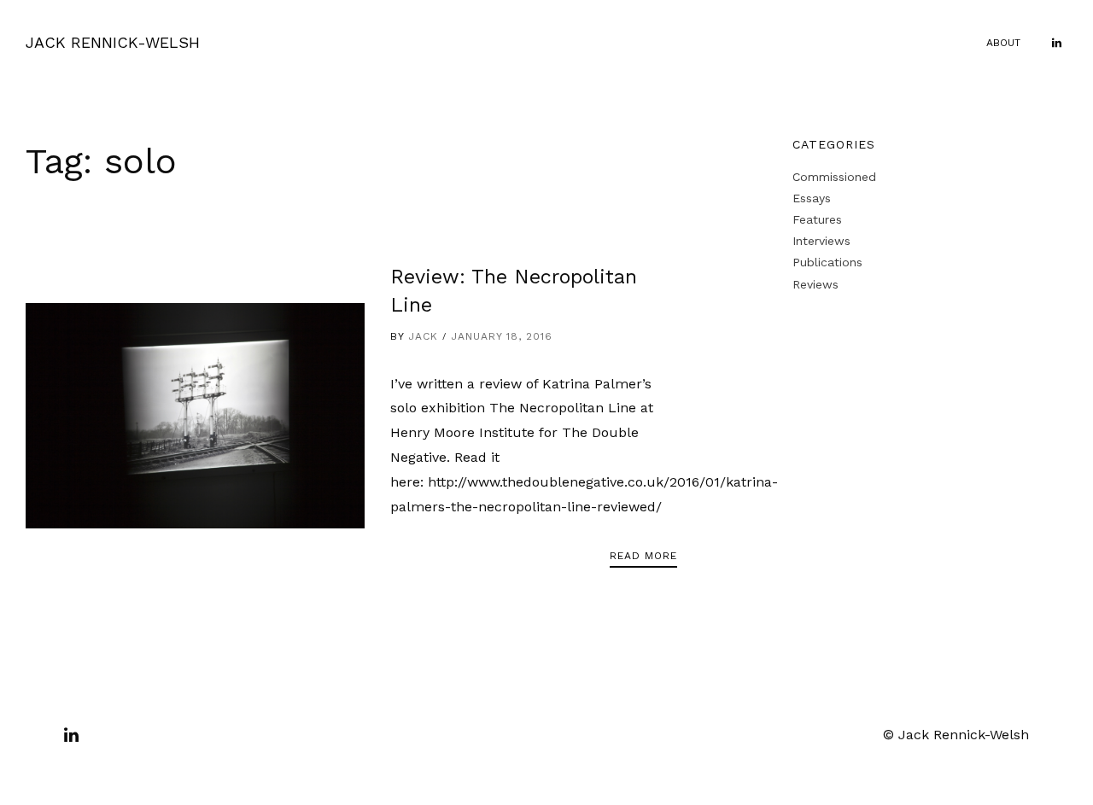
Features (817, 219)
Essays (811, 198)
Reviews (815, 284)
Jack (423, 336)
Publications (827, 262)
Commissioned (834, 177)
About (1003, 43)
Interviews (821, 241)
